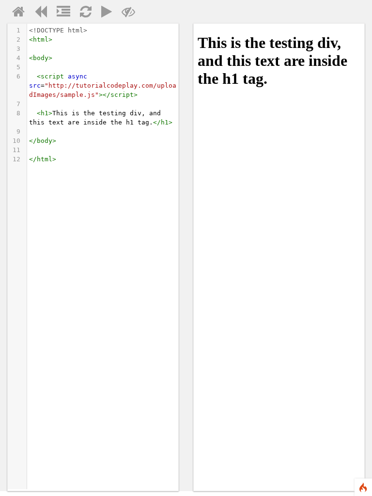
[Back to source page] (41, 14)
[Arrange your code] (63, 14)
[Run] (106, 14)
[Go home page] (18, 14)
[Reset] (85, 14)
